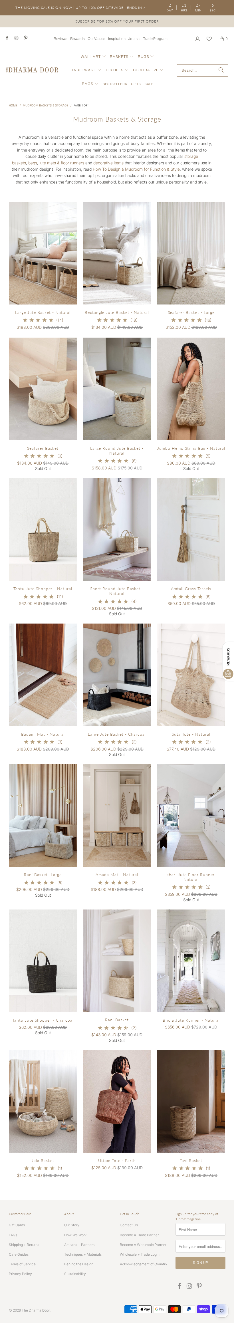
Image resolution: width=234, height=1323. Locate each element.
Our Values (96, 39)
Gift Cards (17, 1225)
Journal (134, 39)
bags (32, 162)
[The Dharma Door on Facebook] (6, 39)
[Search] (221, 70)
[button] (93, 57)
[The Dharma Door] (32, 70)
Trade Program (155, 39)
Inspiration (117, 39)
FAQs (13, 1235)
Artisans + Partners (79, 1245)
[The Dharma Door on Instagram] (16, 39)
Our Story (71, 1225)
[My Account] (197, 39)
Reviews (60, 39)
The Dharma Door (36, 1310)
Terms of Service (22, 1264)
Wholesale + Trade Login (140, 1254)
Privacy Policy (20, 1274)
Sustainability (75, 1274)
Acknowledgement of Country (143, 1264)
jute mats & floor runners (61, 162)
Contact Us (129, 1225)
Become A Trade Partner (139, 1235)
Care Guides (19, 1254)
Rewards (77, 39)
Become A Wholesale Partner (143, 1245)
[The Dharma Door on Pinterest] (25, 39)
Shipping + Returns (24, 1245)
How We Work (75, 1235)
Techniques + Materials (83, 1254)
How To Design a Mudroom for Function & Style (136, 169)
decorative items (108, 162)
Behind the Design (78, 1264)
